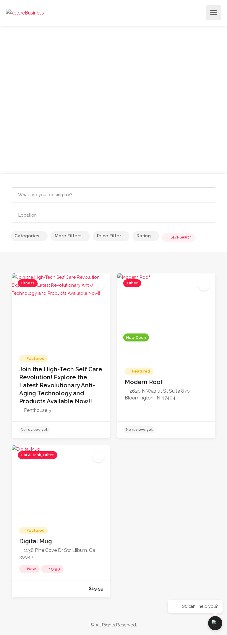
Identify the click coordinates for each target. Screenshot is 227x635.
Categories (26, 235)
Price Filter (109, 235)
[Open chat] (215, 623)
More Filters (68, 235)
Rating (144, 235)
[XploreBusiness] (25, 13)
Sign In (200, 14)
